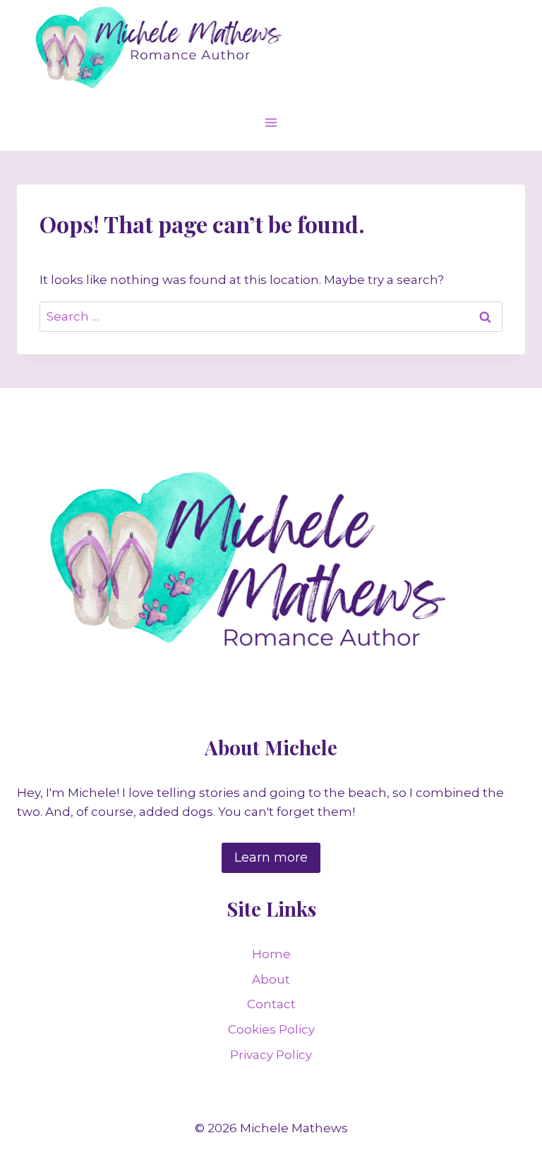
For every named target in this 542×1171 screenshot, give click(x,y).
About (271, 979)
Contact (271, 1004)
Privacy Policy (271, 1055)
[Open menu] (271, 122)
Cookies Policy (271, 1029)
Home (271, 954)
